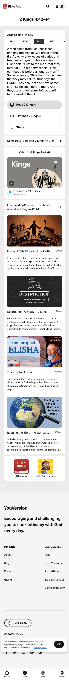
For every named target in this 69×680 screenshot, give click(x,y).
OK (59, 644)
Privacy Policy (40, 647)
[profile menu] (59, 6)
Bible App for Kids (45, 476)
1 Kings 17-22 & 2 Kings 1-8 (32, 190)
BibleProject (19, 194)
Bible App (21, 476)
